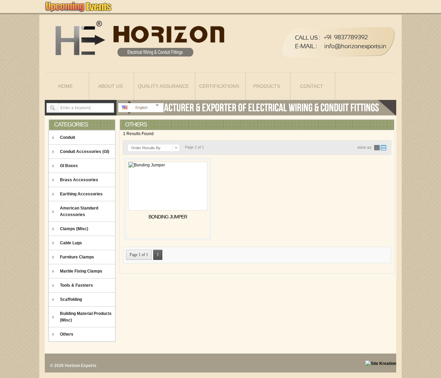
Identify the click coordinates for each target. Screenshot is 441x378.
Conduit (67, 137)
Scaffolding (71, 299)
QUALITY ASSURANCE (163, 86)
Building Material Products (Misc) (86, 317)
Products (266, 86)
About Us (110, 86)
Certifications (219, 86)
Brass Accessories (79, 179)
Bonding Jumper (167, 216)
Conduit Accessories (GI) (84, 151)
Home (65, 86)
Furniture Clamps (77, 257)
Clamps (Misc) (74, 228)
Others (66, 334)
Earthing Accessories (81, 194)
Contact (311, 86)
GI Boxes (69, 165)
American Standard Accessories (79, 211)
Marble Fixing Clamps (81, 271)
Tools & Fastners (76, 285)
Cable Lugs (71, 243)
